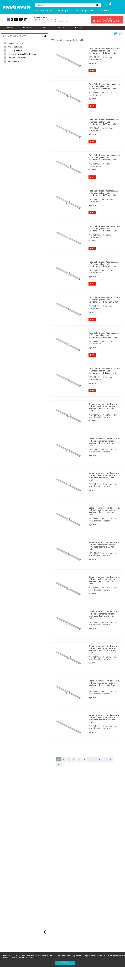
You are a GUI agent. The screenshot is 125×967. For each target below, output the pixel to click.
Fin (59, 765)
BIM (44, 28)
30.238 (84, 10)
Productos (27, 28)
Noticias (78, 28)
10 (105, 759)
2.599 (64, 10)
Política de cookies (26, 957)
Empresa (9, 28)
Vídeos (61, 28)
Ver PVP (92, 63)
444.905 (43, 10)
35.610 (105, 10)
